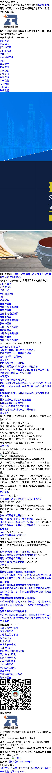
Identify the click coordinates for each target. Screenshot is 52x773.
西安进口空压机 (8, 654)
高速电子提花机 (8, 644)
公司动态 (4, 70)
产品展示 (4, 44)
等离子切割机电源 (9, 628)
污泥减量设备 (6, 631)
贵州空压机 (5, 641)
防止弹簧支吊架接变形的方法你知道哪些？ (21, 499)
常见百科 (4, 77)
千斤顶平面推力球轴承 (11, 674)
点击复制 (31, 732)
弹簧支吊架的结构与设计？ (13, 535)
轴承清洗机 (5, 671)
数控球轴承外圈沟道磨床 (12, 651)
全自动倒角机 (6, 664)
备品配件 (4, 64)
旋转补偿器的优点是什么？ (13, 515)
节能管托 (4, 54)
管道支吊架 (5, 51)
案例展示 (4, 87)
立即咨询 (4, 307)
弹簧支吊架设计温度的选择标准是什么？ (20, 522)
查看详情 (13, 307)
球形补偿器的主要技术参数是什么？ (17, 519)
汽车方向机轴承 (8, 661)
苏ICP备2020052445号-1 (20, 761)
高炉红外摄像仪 (8, 668)
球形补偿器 (15, 277)
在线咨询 (4, 446)
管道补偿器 (5, 47)
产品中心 (14, 768)
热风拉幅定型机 (8, 658)
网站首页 (4, 41)
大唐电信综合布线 (9, 634)
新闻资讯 (4, 67)
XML (22, 771)
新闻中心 (35, 768)
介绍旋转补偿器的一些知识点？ (15, 552)
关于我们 (4, 80)
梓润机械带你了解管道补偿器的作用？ (19, 555)
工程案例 (24, 768)
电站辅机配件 (6, 57)
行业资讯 (4, 74)
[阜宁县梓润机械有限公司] (10, 28)
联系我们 (4, 90)
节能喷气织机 (6, 648)
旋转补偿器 (43, 5)
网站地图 (14, 771)
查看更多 (4, 492)
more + (3, 495)
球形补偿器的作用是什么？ (13, 558)
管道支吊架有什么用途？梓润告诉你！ (19, 525)
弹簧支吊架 (31, 274)
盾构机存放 (5, 638)
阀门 (2, 61)
